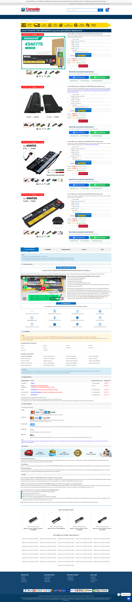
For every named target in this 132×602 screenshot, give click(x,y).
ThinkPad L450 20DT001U (94, 356)
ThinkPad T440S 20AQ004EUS (72, 360)
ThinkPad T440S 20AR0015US (94, 360)
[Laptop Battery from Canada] (30, 11)
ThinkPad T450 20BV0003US (48, 363)
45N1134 (90, 345)
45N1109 (22, 345)
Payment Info (70, 578)
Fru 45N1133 (23, 350)
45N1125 (68, 345)
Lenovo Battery (27, 20)
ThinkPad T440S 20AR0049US (26, 363)
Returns (92, 3)
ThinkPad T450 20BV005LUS (94, 363)
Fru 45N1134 (45, 350)
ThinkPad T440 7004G (25, 360)
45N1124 (45, 345)
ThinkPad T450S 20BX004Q (26, 365)
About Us (23, 576)
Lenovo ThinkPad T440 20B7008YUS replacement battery (92, 296)
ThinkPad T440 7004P (47, 360)
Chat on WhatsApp (100, 77)
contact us (104, 338)
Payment (87, 3)
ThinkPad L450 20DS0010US (49, 356)
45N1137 (22, 347)
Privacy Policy (24, 581)
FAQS (102, 249)
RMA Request (47, 581)
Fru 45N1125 (68, 347)
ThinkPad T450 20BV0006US (71, 363)
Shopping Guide (48, 576)
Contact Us (107, 3)
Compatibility (48, 249)
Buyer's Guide (73, 3)
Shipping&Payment (66, 249)
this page (92, 487)
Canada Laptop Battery (49, 595)
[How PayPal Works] (70, 590)
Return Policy (47, 579)
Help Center (93, 576)
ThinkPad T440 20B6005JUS (71, 358)
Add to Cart (84, 66)
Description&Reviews (30, 249)
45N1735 (45, 347)
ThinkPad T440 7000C (93, 358)
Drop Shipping (71, 579)
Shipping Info (70, 576)
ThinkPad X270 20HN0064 (71, 365)
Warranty (84, 249)
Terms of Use (24, 579)
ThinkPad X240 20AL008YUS (48, 365)
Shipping (81, 3)
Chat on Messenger (80, 77)
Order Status (47, 578)
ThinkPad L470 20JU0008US (48, 358)
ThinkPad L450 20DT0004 (71, 356)
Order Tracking (99, 3)
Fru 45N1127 (91, 347)
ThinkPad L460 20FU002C (26, 358)
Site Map (93, 581)
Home (22, 20)
